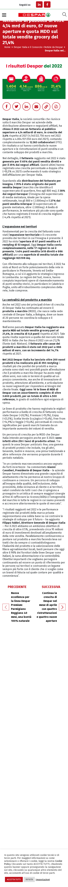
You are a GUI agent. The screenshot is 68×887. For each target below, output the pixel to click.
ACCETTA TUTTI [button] (14, 879)
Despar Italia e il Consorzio (28, 47)
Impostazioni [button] (43, 879)
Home (7, 47)
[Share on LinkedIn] (26, 106)
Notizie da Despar (53, 47)
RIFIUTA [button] (29, 879)
